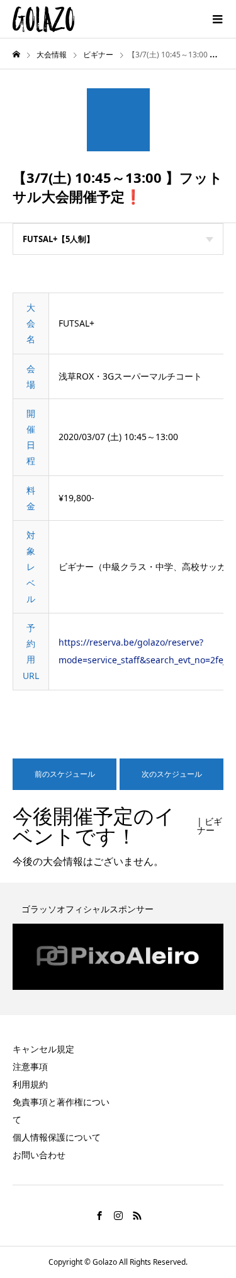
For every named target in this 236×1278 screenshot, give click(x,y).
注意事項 (30, 1066)
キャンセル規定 (43, 1049)
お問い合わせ (39, 1155)
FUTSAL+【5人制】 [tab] (58, 239)
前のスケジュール (65, 774)
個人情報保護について (57, 1137)
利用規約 (30, 1084)
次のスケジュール (172, 774)
